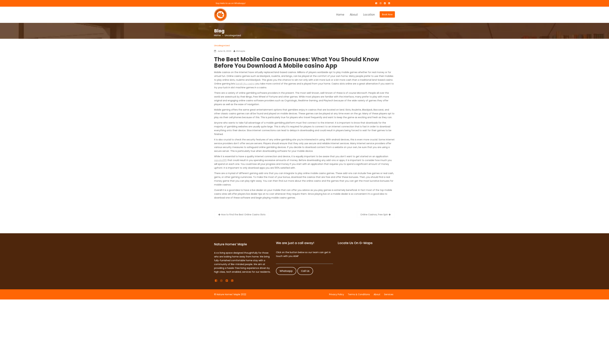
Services (388, 294)
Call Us (305, 271)
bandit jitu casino (245, 83)
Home (340, 15)
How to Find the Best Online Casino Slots (243, 214)
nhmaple (240, 51)
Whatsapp (286, 271)
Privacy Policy (336, 294)
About (354, 15)
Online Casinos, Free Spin (374, 214)
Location (369, 15)
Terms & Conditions (359, 294)
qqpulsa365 (220, 160)
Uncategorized (222, 45)
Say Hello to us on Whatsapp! (231, 3)
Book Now (387, 14)
